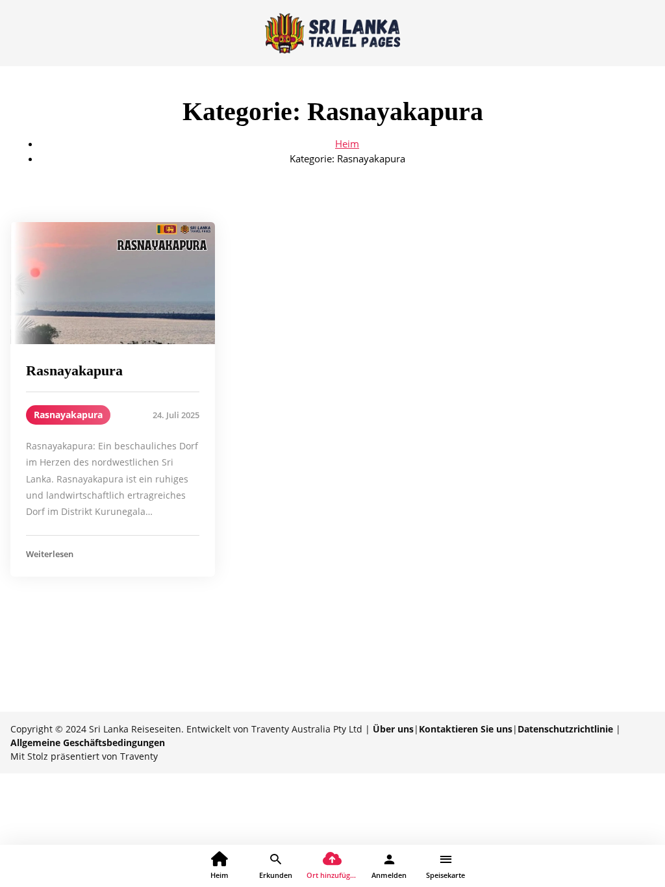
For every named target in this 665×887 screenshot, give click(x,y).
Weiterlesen (49, 554)
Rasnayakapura (74, 370)
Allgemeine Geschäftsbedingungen (87, 742)
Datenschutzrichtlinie (565, 729)
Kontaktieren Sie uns (465, 729)
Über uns (393, 729)
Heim (347, 143)
